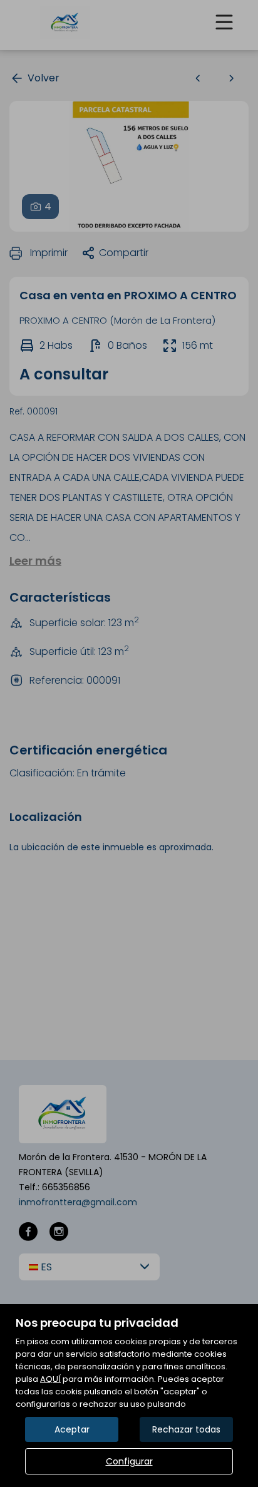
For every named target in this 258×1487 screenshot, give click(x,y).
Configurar (129, 1461)
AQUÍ (50, 1379)
